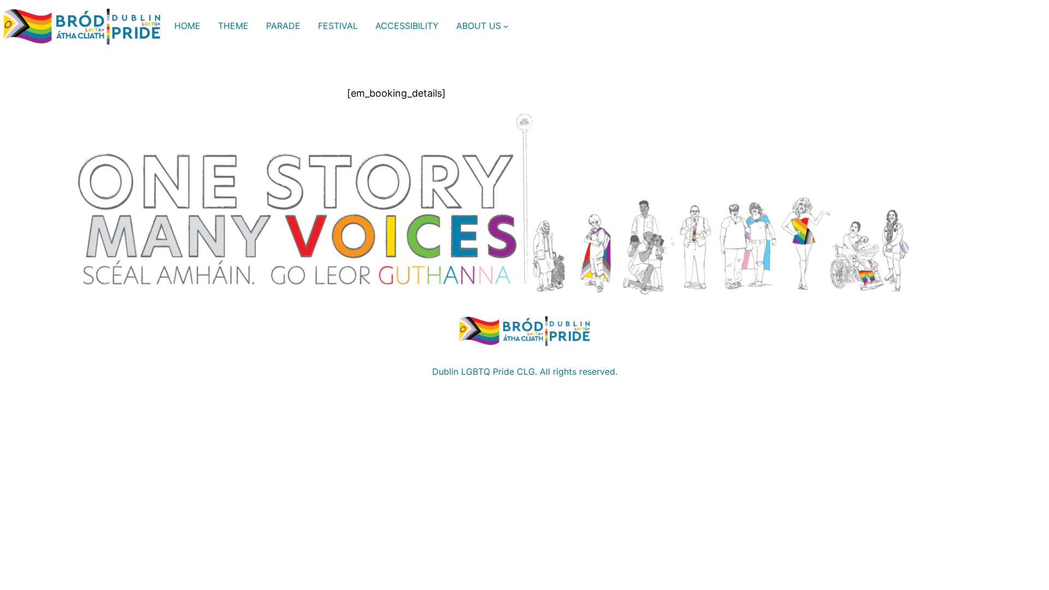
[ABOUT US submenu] (506, 26)
